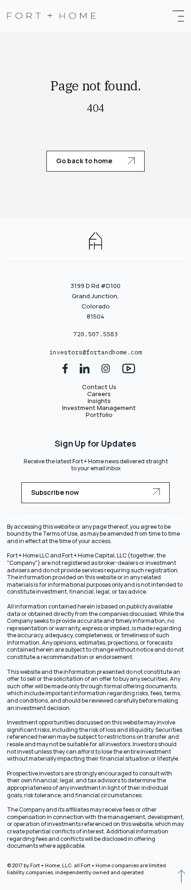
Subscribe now (55, 492)
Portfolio (99, 414)
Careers (99, 394)
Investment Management (99, 407)
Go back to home (85, 160)
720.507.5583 (95, 334)
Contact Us (99, 387)
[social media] (65, 372)
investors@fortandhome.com (95, 352)
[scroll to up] (181, 878)
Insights (99, 401)
